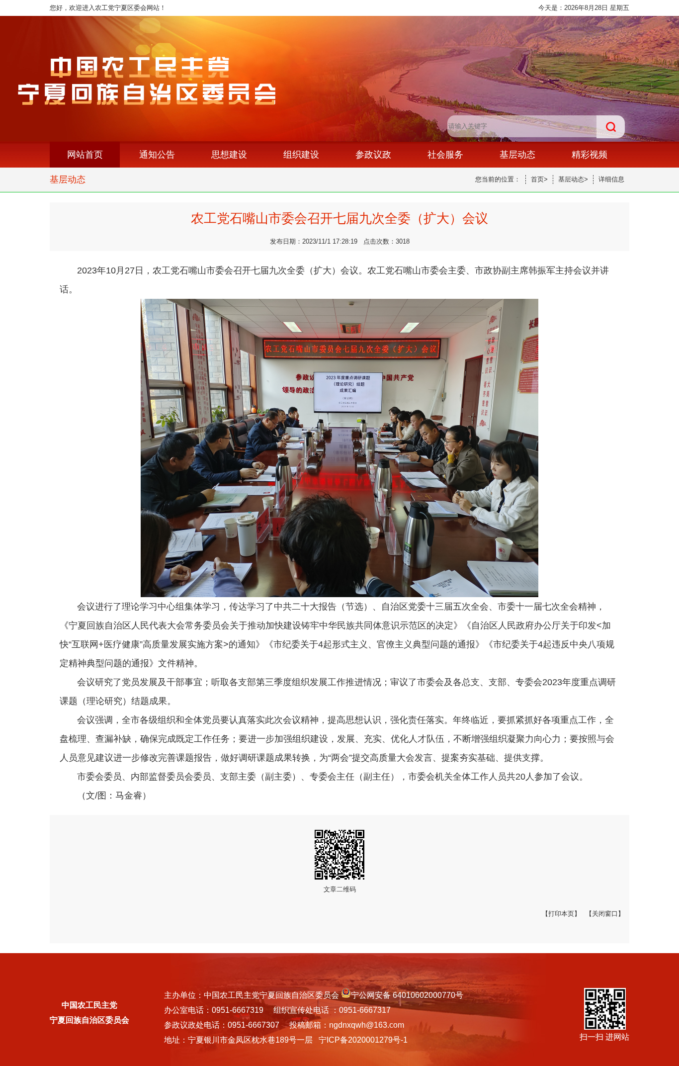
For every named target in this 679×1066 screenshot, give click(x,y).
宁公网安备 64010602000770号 (407, 995)
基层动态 (517, 155)
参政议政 (373, 155)
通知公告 (157, 155)
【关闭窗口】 (605, 913)
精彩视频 (589, 155)
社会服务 (445, 155)
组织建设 (301, 155)
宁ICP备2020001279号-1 (363, 1040)
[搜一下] (610, 126)
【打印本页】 (561, 913)
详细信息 (611, 179)
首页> (539, 179)
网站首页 (85, 155)
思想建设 (229, 155)
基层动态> (573, 179)
